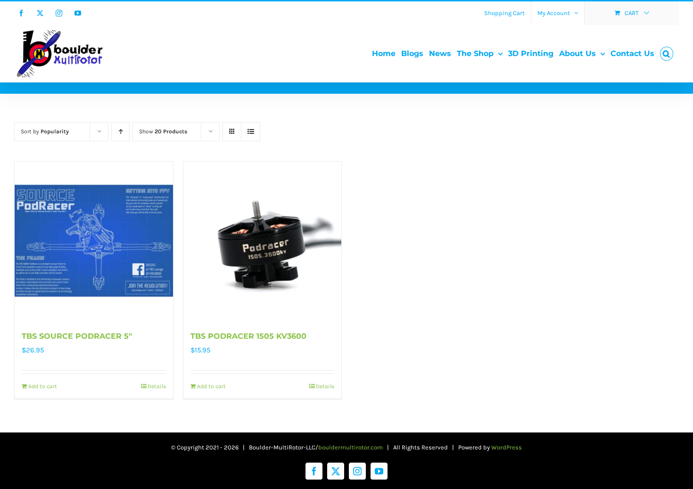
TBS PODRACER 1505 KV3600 (248, 336)
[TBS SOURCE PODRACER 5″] (94, 241)
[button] (666, 53)
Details (157, 386)
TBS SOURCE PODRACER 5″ (77, 336)
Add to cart (42, 386)
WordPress (506, 447)
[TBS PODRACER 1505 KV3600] (262, 241)
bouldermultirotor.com (350, 447)
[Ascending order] (120, 131)
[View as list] (250, 131)
